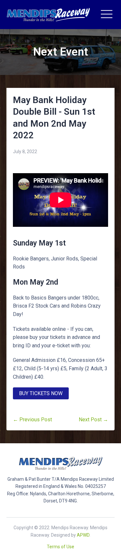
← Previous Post (32, 419)
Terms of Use (60, 546)
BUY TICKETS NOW (41, 393)
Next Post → (93, 419)
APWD (83, 535)
